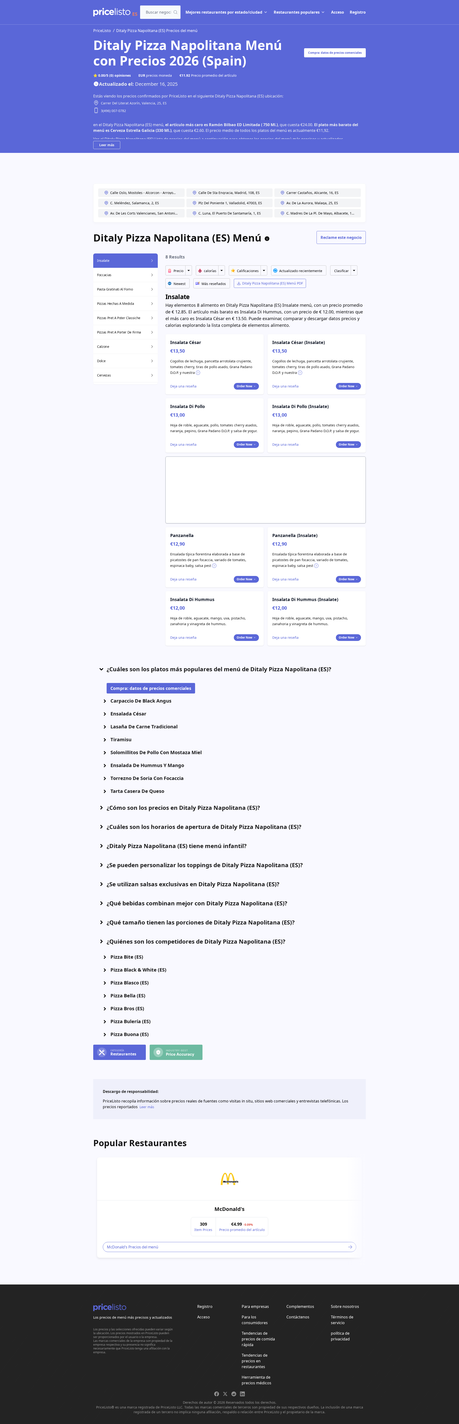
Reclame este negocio (341, 237)
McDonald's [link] (229, 1208)
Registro (358, 12)
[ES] (111, 12)
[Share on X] (225, 1394)
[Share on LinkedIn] (242, 1394)
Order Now (244, 386)
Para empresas (255, 1306)
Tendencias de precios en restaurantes (255, 1361)
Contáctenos (297, 1317)
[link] (229, 1179)
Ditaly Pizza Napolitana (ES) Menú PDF (272, 283)
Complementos (300, 1306)
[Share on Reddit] (233, 1394)
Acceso (337, 12)
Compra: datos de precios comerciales (335, 53)
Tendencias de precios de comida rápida (258, 1339)
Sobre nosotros (345, 1306)
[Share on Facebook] (216, 1394)
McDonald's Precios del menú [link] (132, 1247)
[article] (229, 1207)
